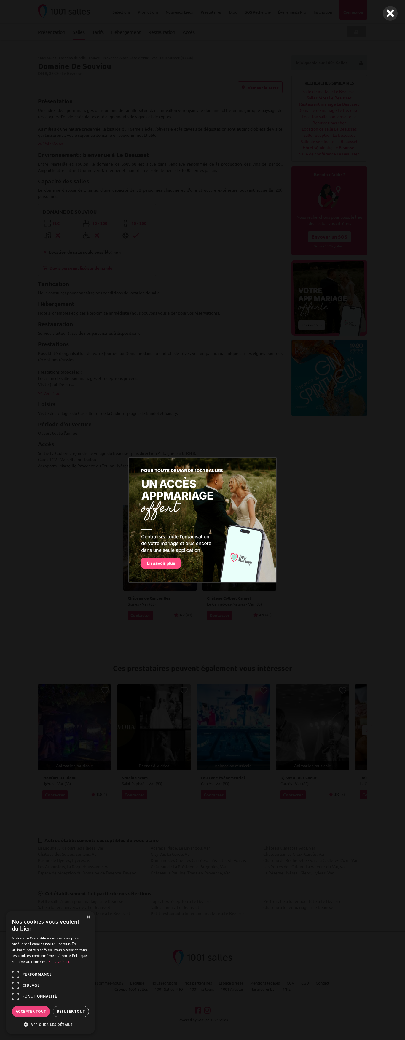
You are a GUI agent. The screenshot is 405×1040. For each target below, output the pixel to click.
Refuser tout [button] (71, 1011)
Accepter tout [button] (31, 1011)
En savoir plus (60, 961)
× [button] (88, 917)
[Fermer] (390, 13)
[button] (50, 1024)
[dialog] (50, 972)
